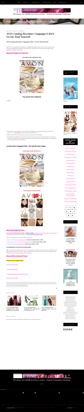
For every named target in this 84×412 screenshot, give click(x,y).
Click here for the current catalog (42, 233)
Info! (54, 2)
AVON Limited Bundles (70, 201)
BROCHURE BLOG (62, 2)
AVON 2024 (9, 283)
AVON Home (70, 166)
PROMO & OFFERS (47, 2)
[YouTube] (69, 215)
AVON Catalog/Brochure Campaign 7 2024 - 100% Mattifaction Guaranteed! (12, 309)
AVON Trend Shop (70, 148)
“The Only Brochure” (42, 11)
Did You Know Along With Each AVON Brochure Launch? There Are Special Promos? (70, 262)
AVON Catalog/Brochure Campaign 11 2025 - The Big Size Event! (70, 283)
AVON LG (69, 307)
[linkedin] (67, 211)
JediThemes (74, 407)
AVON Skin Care (70, 160)
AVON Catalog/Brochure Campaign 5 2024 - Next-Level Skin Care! (48, 309)
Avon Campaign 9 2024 (22, 239)
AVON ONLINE (53, 283)
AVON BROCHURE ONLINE (26, 283)
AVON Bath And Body (70, 157)
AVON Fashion (70, 172)
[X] (70, 211)
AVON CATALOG (46, 283)
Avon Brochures (28, 237)
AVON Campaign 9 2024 (37, 283)
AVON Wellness (70, 178)
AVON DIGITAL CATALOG (69, 305)
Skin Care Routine (70, 318)
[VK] (72, 215)
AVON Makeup (70, 154)
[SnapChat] (74, 208)
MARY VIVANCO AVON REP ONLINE (13, 285)
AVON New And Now (70, 151)
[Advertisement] (31, 356)
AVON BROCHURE (35, 2)
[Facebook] (67, 208)
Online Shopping (69, 315)
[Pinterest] (74, 211)
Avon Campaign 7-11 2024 (26, 242)
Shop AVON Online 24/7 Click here (17, 53)
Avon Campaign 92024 (11, 233)
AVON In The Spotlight (70, 198)
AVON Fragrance (70, 163)
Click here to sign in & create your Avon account (21, 253)
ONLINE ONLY (24, 285)
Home (19, 2)
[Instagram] (70, 208)
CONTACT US (26, 2)
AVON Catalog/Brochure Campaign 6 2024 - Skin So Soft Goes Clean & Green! (31, 309)
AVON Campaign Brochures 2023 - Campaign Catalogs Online (70, 241)
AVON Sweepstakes (70, 188)
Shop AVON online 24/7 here (15, 230)
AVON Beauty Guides (70, 191)
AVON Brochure (70, 182)
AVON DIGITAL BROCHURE (69, 302)
